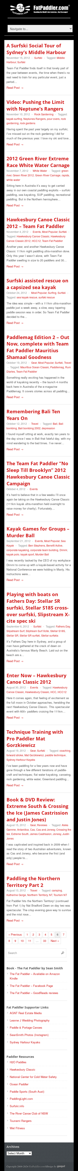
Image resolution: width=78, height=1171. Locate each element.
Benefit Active (54, 545)
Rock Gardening (44, 114)
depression (48, 428)
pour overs (53, 119)
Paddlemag (57, 367)
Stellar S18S (57, 631)
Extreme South (20, 834)
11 (29, 941)
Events (37, 231)
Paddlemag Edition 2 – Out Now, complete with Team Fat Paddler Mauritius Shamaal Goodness (37, 347)
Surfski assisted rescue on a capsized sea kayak (37, 283)
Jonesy (57, 834)
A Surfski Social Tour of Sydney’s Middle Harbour (36, 48)
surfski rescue (47, 297)
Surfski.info (17, 1106)
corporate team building (44, 550)
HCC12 (36, 241)
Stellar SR (12, 635)
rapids (65, 175)
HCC (53, 692)
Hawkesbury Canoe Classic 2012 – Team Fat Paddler (38, 222)
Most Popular (49, 231)
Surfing (52, 292)
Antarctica (23, 829)
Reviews (42, 825)
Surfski (38, 58)
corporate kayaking (17, 550)
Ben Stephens (36, 545)
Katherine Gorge (16, 895)
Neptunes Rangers (34, 119)
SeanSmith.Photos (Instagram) (29, 1035)
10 (22, 941)
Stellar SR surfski (30, 635)
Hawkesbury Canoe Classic (33, 236)
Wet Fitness (17, 1128)
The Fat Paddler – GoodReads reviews (34, 993)
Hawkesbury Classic (37, 692)
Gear (34, 362)
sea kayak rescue (27, 297)
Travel (67, 362)
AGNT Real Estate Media (26, 1013)
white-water (13, 180)
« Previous (15, 934)
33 (44, 941)
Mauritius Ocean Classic (34, 367)
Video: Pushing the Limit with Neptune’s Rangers (35, 105)
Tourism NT (60, 895)
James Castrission (41, 834)
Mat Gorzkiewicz (34, 755)
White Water (40, 170)
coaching (65, 750)
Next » (55, 941)
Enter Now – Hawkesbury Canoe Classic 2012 (36, 678)
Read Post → (14, 87)
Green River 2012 (23, 175)
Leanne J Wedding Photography (30, 1020)
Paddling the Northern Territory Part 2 (33, 881)
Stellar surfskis (49, 635)
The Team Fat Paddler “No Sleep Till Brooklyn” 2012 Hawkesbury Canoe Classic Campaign (38, 473)
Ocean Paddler (19, 1084)
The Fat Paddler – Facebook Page (31, 986)
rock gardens (27, 123)
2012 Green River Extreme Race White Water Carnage (38, 161)
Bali (55, 423)
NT (50, 895)
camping (57, 890)
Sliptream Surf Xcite (37, 631)
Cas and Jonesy (45, 829)
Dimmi (63, 550)
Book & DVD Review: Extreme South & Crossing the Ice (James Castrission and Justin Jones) (37, 809)
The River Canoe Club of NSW (29, 1113)
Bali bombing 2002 (29, 428)
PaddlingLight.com (21, 1099)
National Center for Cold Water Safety (33, 1077)
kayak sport (27, 554)
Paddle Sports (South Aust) (27, 1091)
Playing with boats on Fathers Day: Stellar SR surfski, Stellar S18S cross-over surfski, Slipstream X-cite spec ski (38, 607)
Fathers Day (63, 626)
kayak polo (12, 554)
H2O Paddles (18, 1062)
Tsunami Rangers (21, 1121)
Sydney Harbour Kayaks (20, 759)
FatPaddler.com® (37, 1166)
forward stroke (14, 755)
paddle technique (55, 755)
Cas (32, 829)
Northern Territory (37, 895)
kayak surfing (14, 119)
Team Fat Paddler (52, 241)
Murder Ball (42, 554)
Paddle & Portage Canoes (26, 1027)
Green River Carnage (47, 175)
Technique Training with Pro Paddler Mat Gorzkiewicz (34, 738)
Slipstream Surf (15, 631)
